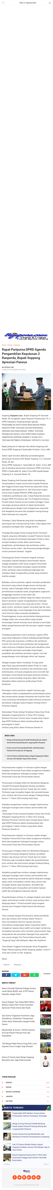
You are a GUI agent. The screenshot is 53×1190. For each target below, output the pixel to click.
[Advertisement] (26, 26)
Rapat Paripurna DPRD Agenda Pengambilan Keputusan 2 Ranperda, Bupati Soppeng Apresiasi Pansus (24, 356)
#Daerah (7, 965)
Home (4, 345)
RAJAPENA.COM (33, 1185)
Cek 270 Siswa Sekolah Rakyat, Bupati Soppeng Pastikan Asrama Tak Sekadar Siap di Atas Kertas (30, 1147)
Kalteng (9, 1101)
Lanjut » (46, 1164)
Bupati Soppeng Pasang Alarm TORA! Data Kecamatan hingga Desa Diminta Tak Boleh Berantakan (29, 1157)
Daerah (9, 345)
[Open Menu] (3, 3)
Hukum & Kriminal (13, 1092)
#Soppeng (17, 965)
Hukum (8, 1087)
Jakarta (9, 1096)
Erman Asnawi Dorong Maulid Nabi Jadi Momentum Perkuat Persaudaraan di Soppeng (30, 1135)
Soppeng (17, 345)
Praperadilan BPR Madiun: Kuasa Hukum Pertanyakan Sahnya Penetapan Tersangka (29, 1114)
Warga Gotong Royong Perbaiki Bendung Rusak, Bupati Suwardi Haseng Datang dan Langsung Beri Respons (29, 1126)
